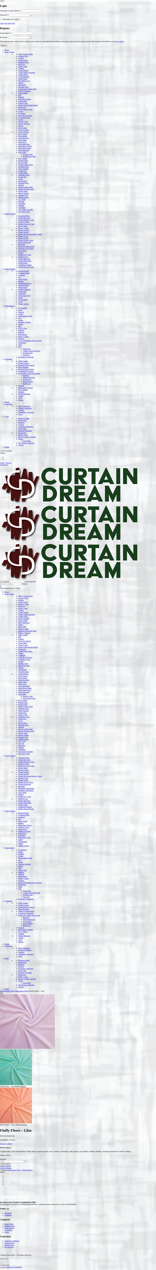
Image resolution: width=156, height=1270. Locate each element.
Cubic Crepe (22, 79)
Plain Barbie (22, 136)
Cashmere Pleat (23, 273)
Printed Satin (23, 263)
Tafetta (20, 396)
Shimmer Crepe (24, 175)
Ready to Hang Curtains (27, 437)
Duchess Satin (23, 87)
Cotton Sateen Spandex (26, 73)
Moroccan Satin (24, 124)
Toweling (21, 204)
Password (4, 15)
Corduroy (21, 275)
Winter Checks (23, 304)
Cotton (20, 314)
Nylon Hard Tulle (29, 156)
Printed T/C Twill (24, 255)
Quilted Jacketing (24, 290)
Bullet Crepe (22, 66)
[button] (4, 1259)
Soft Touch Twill (24, 296)
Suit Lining (22, 251)
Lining (20, 120)
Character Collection (25, 427)
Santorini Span (23, 167)
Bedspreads (22, 421)
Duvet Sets (22, 429)
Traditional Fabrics (25, 265)
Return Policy (10, 1245)
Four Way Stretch (24, 99)
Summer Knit (23, 195)
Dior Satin (22, 85)
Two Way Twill (24, 212)
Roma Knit (22, 292)
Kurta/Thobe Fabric (25, 109)
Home (2, 991)
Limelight (21, 114)
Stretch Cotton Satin (25, 187)
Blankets (21, 423)
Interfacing (22, 107)
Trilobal (21, 206)
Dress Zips (27, 349)
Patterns (21, 330)
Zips (19, 347)
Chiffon (21, 68)
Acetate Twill (23, 56)
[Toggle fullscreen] (3, 1261)
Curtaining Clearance (26, 371)
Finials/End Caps (29, 378)
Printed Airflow (23, 230)
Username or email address (10, 11)
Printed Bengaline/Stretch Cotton (30, 234)
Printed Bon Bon (24, 218)
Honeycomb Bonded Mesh (28, 105)
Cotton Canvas (23, 363)
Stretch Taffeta (23, 193)
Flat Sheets (27, 441)
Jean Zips (26, 355)
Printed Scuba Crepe (25, 240)
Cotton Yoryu (23, 75)
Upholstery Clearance (26, 412)
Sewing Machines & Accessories (30, 341)
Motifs (20, 324)
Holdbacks (27, 384)
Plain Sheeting (23, 367)
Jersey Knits (22, 279)
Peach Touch (23, 134)
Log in (17, 19)
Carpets (21, 425)
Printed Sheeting (24, 394)
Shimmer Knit (23, 183)
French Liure (23, 103)
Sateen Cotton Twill (25, 165)
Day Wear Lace (24, 81)
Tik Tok (21, 202)
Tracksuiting (22, 300)
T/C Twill (21, 199)
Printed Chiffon (23, 222)
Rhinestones (22, 335)
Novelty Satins (23, 130)
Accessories (22, 308)
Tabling (21, 392)
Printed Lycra (23, 257)
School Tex (22, 171)
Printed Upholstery (25, 408)
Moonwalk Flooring (25, 388)
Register (3, 45)
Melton (20, 281)
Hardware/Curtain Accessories (29, 373)
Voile (20, 398)
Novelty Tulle (28, 154)
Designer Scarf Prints (26, 249)
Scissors (21, 339)
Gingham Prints (24, 216)
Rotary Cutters (23, 337)
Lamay (20, 111)
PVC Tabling (23, 390)
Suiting (20, 253)
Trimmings (22, 343)
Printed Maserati (24, 259)
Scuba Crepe (23, 173)
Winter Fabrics (10, 991)
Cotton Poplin (23, 71)
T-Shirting (22, 208)
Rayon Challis (23, 228)
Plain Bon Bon (23, 138)
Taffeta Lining (23, 197)
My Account (9, 1247)
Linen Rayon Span (25, 116)
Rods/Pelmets (28, 382)
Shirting (21, 185)
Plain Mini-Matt (24, 144)
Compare (3, 1267)
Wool (20, 345)
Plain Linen (22, 140)
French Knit (22, 101)
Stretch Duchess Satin (26, 189)
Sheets (20, 439)
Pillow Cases (23, 435)
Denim (20, 83)
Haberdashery (10, 1228)
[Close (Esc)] (8, 1261)
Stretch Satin (22, 191)
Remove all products (14, 1267)
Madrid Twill (23, 122)
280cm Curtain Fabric (26, 369)
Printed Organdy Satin (26, 224)
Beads (20, 310)
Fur (19, 277)
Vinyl (20, 414)
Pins (19, 326)
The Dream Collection (26, 443)
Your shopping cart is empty (10, 588)
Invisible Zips (28, 353)
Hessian (21, 386)
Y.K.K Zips (22, 328)
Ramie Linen (23, 161)
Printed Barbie (23, 232)
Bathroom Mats (23, 418)
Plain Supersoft (23, 150)
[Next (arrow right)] (3, 1263)
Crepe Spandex (23, 77)
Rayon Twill (22, 163)
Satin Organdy (23, 169)
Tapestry (21, 410)
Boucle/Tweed (23, 271)
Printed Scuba (23, 238)
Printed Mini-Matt (24, 261)
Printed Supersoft (24, 242)
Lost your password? (7, 23)
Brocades (21, 244)
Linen (7, 1232)
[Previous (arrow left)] (1, 1263)
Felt (19, 95)
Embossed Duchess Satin (27, 89)
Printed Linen (23, 236)
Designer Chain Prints (26, 247)
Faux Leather (23, 93)
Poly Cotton (22, 159)
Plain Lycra (22, 142)
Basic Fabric (9, 1224)
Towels (21, 445)
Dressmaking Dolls (25, 316)
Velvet (20, 302)
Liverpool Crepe (24, 118)
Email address (5, 33)
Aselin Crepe (23, 60)
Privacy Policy (10, 1243)
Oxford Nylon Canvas (26, 365)
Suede (20, 298)
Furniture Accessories (26, 357)
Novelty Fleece (23, 285)
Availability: (4, 1140)
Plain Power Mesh (25, 146)
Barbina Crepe (23, 62)
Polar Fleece (22, 287)
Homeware (22, 433)
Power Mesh (22, 226)
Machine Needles (24, 322)
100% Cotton (23, 361)
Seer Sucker (22, 181)
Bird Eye (21, 64)
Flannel (21, 97)
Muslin (20, 126)
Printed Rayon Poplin (26, 267)
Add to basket (5, 1164)
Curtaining (8, 1230)
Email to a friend (6, 1144)
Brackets (26, 375)
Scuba (20, 179)
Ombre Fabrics (23, 132)
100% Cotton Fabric (25, 54)
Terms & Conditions (12, 1241)
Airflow (21, 58)
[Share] (5, 1261)
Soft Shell (21, 294)
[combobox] (31, 582)
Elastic (20, 320)
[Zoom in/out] (1, 1261)
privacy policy (119, 41)
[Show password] (31, 15)
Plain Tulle (22, 152)
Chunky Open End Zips (31, 351)
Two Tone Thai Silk (25, 210)
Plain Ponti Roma (24, 148)
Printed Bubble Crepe (26, 220)
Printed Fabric (10, 1226)
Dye (19, 318)
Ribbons (21, 333)
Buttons (21, 312)
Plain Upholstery (24, 406)
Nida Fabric (22, 128)
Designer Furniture (25, 431)
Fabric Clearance (24, 91)
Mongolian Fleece (24, 283)
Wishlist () (4, 465)
